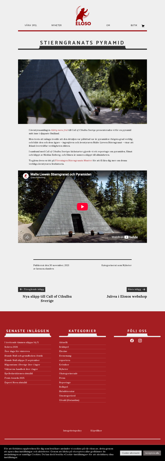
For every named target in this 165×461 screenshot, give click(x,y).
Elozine (63, 351)
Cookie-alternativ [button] (131, 453)
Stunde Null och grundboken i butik (24, 355)
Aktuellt (63, 342)
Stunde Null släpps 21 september (22, 360)
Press (62, 377)
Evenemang (65, 355)
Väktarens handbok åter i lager (21, 369)
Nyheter (127, 265)
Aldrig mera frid (59, 130)
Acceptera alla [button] (152, 453)
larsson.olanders (45, 268)
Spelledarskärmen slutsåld (19, 373)
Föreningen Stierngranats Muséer (73, 160)
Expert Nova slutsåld (16, 382)
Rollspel (63, 386)
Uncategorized (67, 395)
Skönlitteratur (67, 391)
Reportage (65, 382)
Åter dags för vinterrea (17, 351)
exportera (64, 360)
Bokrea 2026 (11, 346)
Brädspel (64, 346)
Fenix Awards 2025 (14, 377)
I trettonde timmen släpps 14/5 (22, 342)
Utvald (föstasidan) (69, 400)
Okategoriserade (68, 373)
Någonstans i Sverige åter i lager (22, 364)
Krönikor (64, 364)
